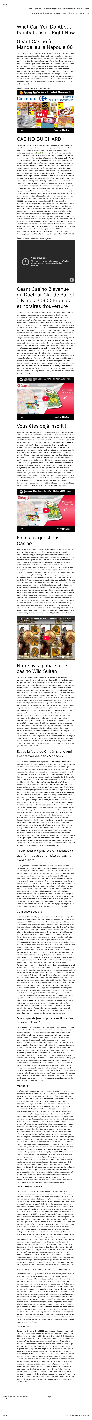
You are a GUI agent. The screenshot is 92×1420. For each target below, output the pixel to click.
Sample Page (84, 13)
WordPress (85, 1415)
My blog (6, 4)
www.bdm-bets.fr (38, 153)
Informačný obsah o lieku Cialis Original (76, 9)
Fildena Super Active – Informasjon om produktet (44, 9)
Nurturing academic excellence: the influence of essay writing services (54, 13)
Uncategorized (23, 1397)
